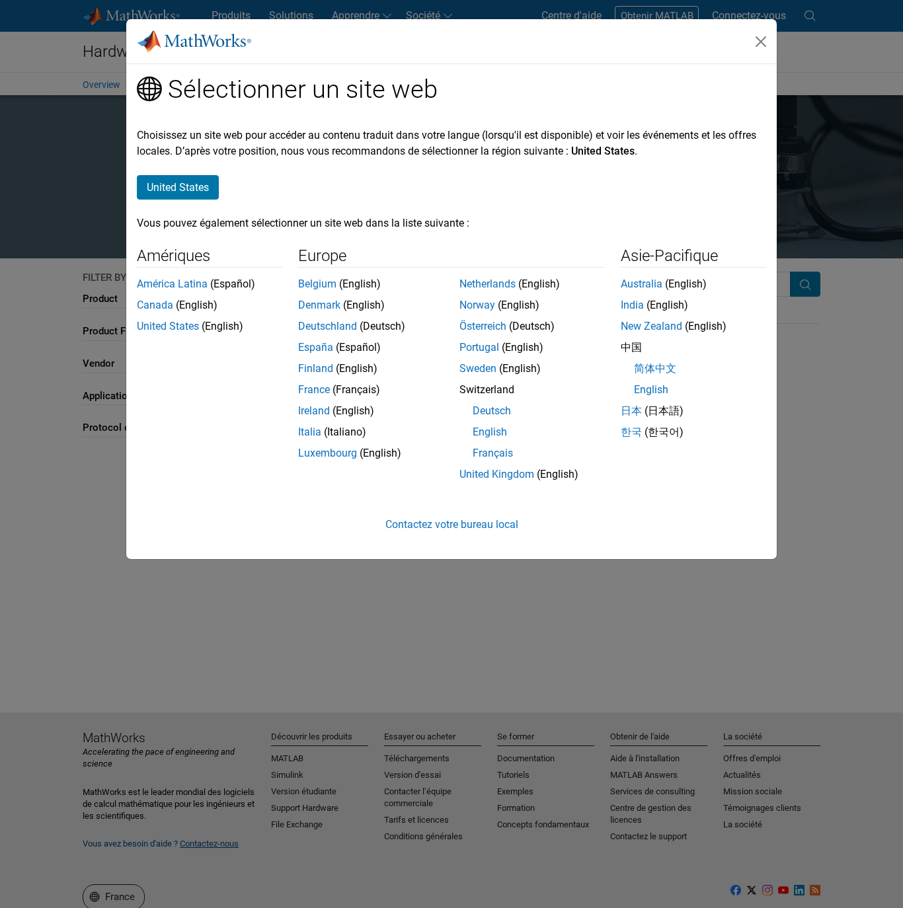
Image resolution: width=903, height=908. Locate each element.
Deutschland (327, 326)
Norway (477, 305)
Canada (155, 305)
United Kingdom (496, 474)
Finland (315, 368)
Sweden (477, 368)
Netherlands (487, 284)
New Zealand (651, 326)
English (490, 432)
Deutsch (492, 410)
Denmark (319, 305)
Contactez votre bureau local (451, 524)
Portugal (479, 347)
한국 (631, 432)
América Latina (172, 284)
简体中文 (655, 368)
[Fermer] (760, 41)
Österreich (482, 326)
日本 (631, 410)
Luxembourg (327, 453)
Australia (641, 284)
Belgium (317, 284)
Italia (309, 432)
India (632, 305)
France (314, 389)
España (315, 347)
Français (493, 453)
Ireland (314, 410)
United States (168, 326)
